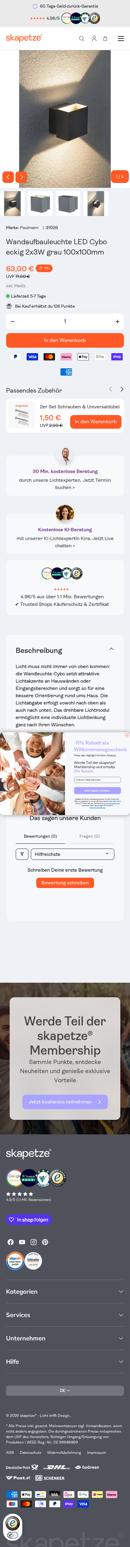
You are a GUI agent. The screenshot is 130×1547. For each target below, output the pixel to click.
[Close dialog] (127, 735)
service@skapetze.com (111, 803)
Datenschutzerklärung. (97, 808)
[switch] (12, 1535)
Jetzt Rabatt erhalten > (97, 790)
